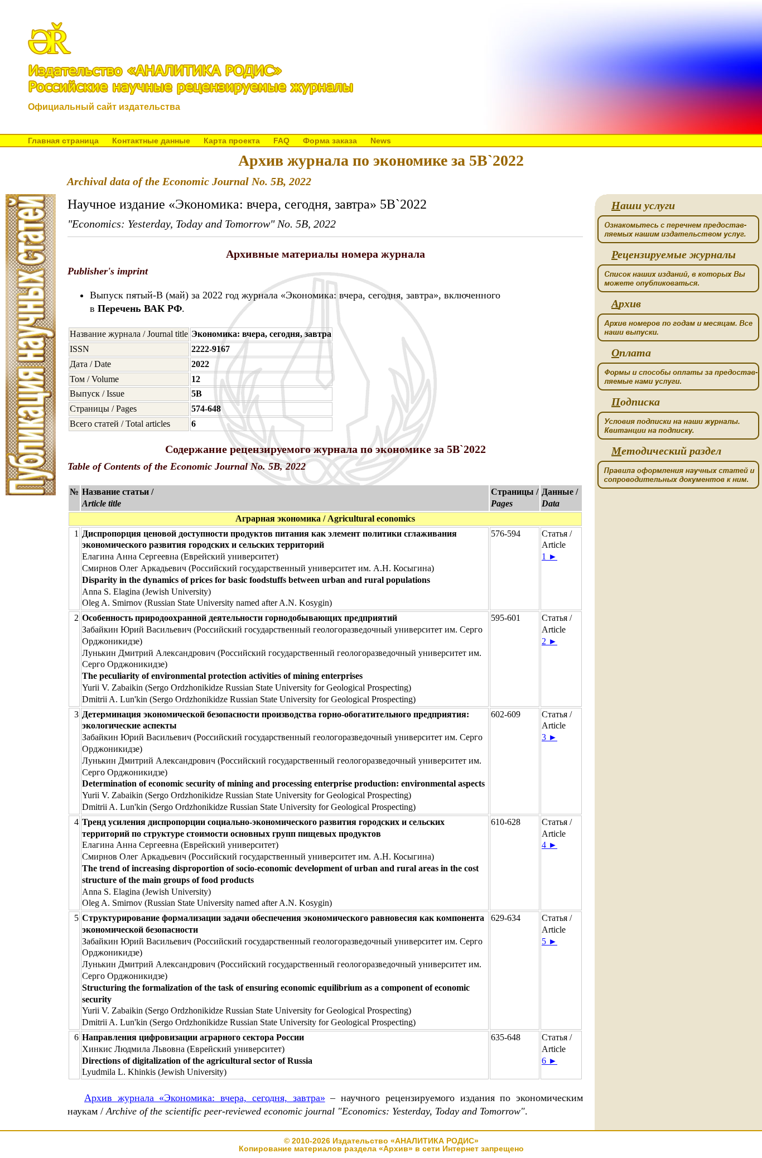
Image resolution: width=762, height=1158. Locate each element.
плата (631, 353)
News (380, 140)
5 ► (549, 941)
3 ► (549, 737)
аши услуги (643, 205)
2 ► (549, 641)
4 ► (549, 845)
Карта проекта (232, 140)
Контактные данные (151, 140)
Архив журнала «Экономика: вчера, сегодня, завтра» (204, 1097)
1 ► (549, 556)
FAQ (281, 140)
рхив (626, 304)
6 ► (549, 1060)
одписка (635, 402)
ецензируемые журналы (673, 254)
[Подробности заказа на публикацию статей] (31, 492)
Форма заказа (330, 140)
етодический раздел (666, 451)
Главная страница (63, 140)
